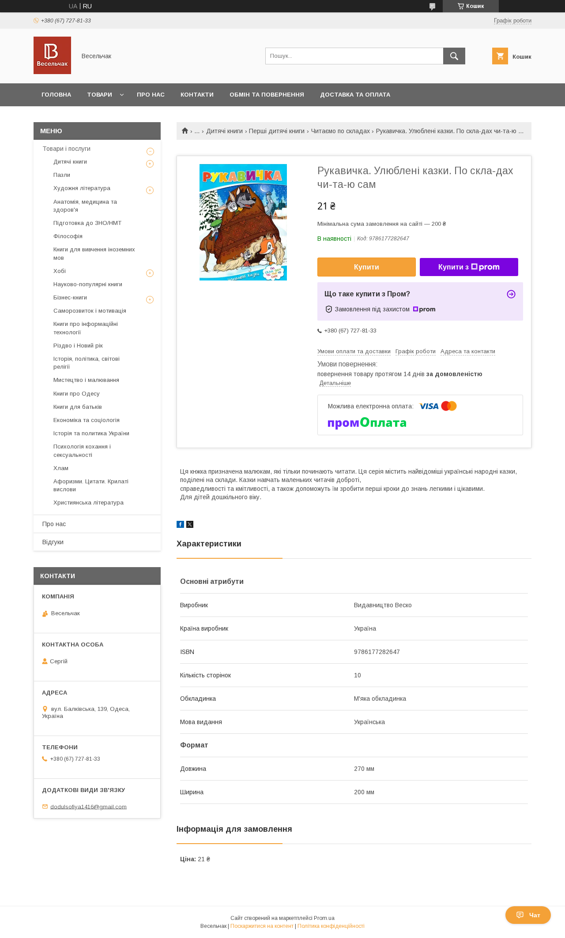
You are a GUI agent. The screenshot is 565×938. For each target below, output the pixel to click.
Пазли (61, 175)
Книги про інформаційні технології (85, 328)
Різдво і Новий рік (78, 345)
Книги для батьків (77, 407)
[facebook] (180, 525)
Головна (56, 94)
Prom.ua (324, 918)
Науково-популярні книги (87, 284)
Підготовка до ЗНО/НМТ (87, 223)
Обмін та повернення (267, 94)
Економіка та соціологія (86, 420)
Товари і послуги (66, 148)
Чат (534, 915)
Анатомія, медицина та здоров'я (85, 205)
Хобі (59, 271)
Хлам (60, 468)
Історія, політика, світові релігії (86, 362)
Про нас (151, 94)
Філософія (68, 236)
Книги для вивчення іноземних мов (94, 253)
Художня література (81, 188)
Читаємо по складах (340, 131)
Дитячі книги (224, 131)
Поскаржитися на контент (262, 926)
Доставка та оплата (355, 94)
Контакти (197, 94)
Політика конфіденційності (331, 926)
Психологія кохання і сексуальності (82, 450)
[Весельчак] (52, 71)
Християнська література (88, 502)
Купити (366, 267)
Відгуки (53, 542)
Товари (99, 94)
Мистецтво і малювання (86, 380)
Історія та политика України (91, 433)
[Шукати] (454, 56)
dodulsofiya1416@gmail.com (88, 806)
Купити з (453, 267)
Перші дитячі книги (277, 131)
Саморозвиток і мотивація (89, 310)
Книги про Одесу (76, 393)
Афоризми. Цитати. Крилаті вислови (90, 485)
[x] (189, 525)
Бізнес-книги (70, 297)
